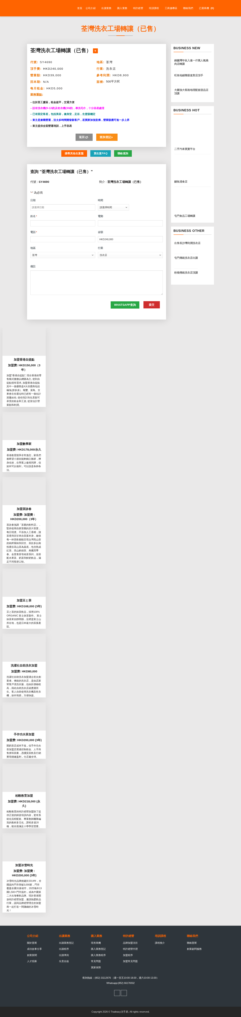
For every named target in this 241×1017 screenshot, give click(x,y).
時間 (100, 200)
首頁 (79, 8)
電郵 (100, 216)
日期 (33, 200)
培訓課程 (154, 8)
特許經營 (138, 8)
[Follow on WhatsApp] (124, 993)
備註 (33, 266)
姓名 (33, 216)
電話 (33, 232)
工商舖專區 (171, 8)
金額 (100, 232)
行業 (100, 248)
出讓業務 (106, 8)
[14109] (95, 50)
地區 (33, 248)
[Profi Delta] (43, 8)
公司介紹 (91, 8)
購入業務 (122, 8)
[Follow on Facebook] (117, 993)
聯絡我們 (188, 8)
